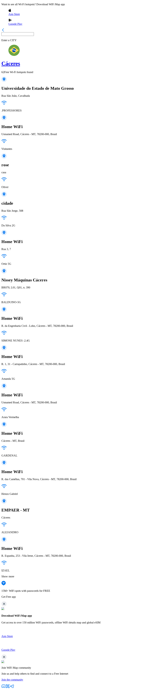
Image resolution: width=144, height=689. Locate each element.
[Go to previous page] (3, 30)
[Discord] (3, 687)
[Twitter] (8, 687)
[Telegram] (12, 687)
